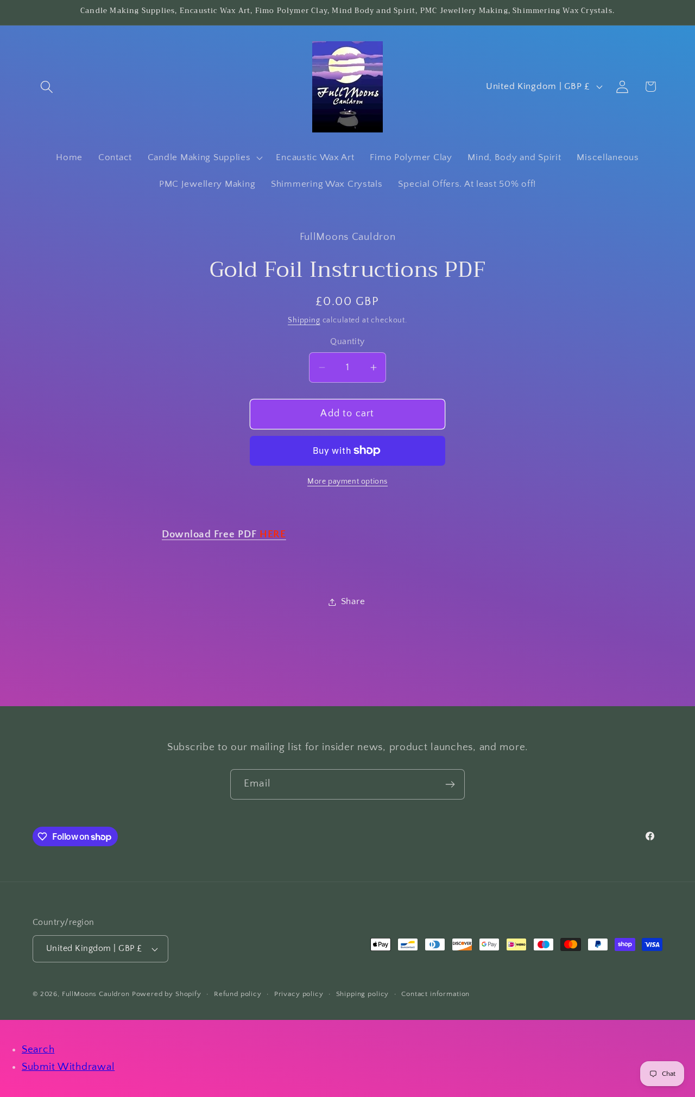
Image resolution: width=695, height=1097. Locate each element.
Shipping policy (362, 994)
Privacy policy (299, 994)
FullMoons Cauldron (96, 994)
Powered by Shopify (166, 994)
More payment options (347, 481)
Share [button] (353, 601)
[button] (47, 86)
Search (38, 1049)
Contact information (435, 994)
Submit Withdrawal (68, 1067)
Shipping (304, 320)
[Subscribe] (449, 784)
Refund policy (238, 994)
